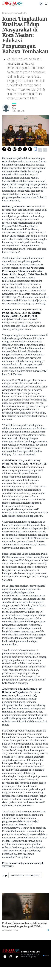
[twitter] (9, 149)
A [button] (40, 150)
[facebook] (4, 149)
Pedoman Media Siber (30, 951)
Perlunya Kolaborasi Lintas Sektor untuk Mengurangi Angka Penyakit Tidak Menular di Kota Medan (24, 925)
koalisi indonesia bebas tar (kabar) (25, 875)
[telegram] (20, 149)
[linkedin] (30, 149)
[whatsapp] (15, 149)
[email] (25, 149)
